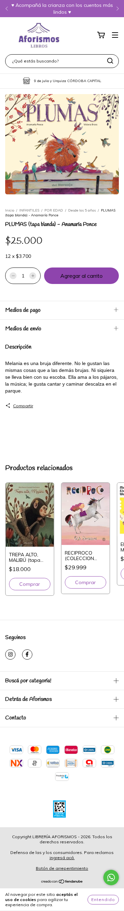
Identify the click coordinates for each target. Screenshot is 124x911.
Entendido (103, 899)
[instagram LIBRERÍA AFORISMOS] (10, 654)
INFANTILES (29, 210)
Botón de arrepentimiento (62, 868)
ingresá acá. (62, 857)
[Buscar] (110, 60)
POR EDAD (53, 210)
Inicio (9, 210)
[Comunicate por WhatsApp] (111, 877)
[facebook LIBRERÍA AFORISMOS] (27, 654)
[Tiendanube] (62, 882)
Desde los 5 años (82, 210)
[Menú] (115, 35)
